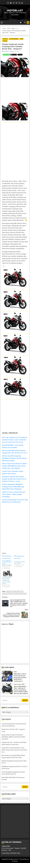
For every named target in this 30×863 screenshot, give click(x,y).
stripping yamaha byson (8, 593)
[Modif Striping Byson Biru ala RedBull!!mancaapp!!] (7, 558)
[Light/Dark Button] (21, 22)
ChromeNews (23, 859)
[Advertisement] (15, 90)
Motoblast (6, 51)
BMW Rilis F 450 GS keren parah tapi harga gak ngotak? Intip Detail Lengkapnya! (20, 677)
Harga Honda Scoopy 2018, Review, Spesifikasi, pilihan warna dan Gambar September (13, 737)
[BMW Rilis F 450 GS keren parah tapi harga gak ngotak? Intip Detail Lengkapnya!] (7, 676)
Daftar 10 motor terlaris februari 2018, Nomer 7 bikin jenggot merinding (13, 494)
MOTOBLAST (15, 10)
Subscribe (28, 22)
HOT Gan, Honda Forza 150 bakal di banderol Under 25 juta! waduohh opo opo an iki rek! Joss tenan (14, 439)
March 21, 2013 (15, 51)
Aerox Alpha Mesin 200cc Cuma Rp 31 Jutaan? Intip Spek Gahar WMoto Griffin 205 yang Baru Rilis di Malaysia (21, 690)
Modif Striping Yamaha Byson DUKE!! (19, 562)
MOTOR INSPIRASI (13, 39)
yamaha (16, 593)
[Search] (25, 22)
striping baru (9, 591)
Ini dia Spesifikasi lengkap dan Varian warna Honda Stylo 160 (13, 773)
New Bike (18, 684)
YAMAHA (5, 41)
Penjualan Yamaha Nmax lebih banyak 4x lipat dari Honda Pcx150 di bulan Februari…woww (14, 479)
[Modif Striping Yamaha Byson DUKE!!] (19, 558)
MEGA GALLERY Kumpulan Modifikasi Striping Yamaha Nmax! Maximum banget (14, 458)
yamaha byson (23, 593)
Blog (15, 684)
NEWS (21, 39)
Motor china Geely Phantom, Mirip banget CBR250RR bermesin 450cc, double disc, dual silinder (14, 466)
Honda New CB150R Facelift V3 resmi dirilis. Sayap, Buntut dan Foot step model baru (14, 750)
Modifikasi (5, 39)
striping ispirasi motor (18, 591)
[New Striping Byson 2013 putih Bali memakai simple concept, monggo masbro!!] (7, 573)
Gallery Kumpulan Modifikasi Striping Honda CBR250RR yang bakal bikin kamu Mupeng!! (13, 486)
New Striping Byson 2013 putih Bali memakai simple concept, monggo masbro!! (6, 580)
